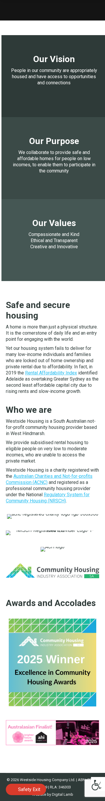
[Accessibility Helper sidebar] (98, 784)
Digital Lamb (62, 794)
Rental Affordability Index (51, 373)
